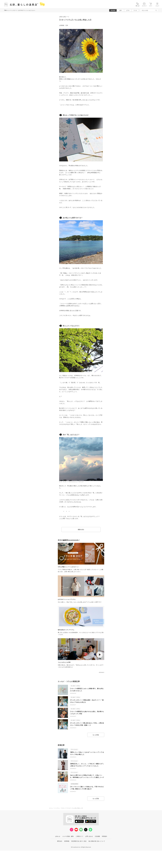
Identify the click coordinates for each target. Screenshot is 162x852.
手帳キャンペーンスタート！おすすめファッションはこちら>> (19, 10)
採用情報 (66, 841)
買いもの (137, 5)
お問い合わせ (89, 836)
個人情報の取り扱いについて (97, 841)
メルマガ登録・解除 (68, 836)
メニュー (157, 5)
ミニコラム (56, 808)
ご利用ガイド (79, 836)
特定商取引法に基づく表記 (78, 841)
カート (150, 5)
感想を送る (81, 529)
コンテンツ (144, 5)
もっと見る (96, 735)
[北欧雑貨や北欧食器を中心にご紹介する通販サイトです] (24, 4)
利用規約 (104, 836)
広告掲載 (97, 836)
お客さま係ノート (64, 16)
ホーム (51, 808)
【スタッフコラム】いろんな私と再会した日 (75, 20)
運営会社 (59, 841)
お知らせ (57, 836)
